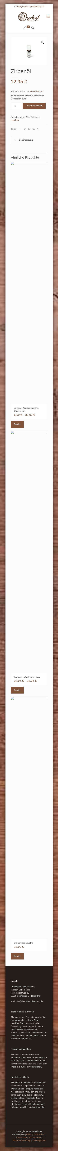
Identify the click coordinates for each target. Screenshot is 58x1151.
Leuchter (15, 120)
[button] (42, 42)
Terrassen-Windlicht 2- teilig (27, 677)
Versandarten (35, 1137)
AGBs (29, 1134)
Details (17, 424)
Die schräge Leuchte (23, 943)
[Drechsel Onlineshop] (29, 16)
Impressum (21, 1137)
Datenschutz (39, 1134)
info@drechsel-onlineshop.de (30, 6)
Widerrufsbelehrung (21, 1140)
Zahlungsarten (38, 1140)
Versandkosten (36, 91)
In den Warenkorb (34, 105)
